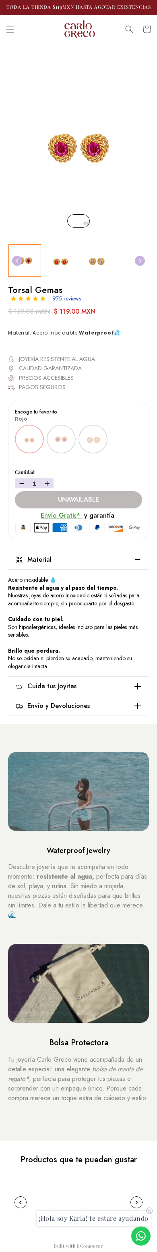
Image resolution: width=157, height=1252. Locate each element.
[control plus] (48, 483)
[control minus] (21, 483)
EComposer (90, 1246)
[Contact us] (141, 1236)
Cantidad (25, 472)
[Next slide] (140, 261)
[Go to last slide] (17, 261)
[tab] (81, 223)
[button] (10, 29)
